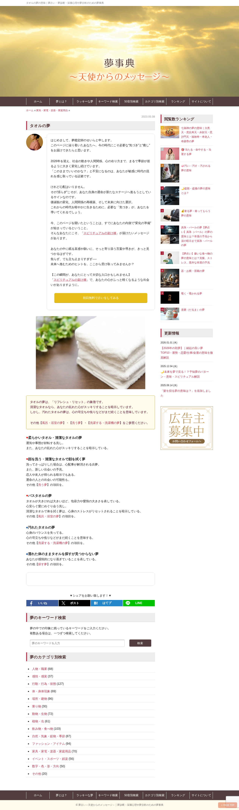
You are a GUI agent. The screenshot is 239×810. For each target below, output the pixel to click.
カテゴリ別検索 (154, 101)
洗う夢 (76, 422)
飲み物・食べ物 (42, 728)
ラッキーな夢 (84, 101)
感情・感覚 (39, 676)
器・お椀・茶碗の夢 (193, 270)
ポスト (74, 603)
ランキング (178, 101)
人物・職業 (39, 668)
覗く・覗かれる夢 (191, 293)
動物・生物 (39, 713)
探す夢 (42, 564)
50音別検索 (131, 101)
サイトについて (201, 101)
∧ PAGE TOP (227, 805)
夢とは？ (61, 101)
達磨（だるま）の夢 (193, 309)
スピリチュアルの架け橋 (99, 233)
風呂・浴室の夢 (52, 422)
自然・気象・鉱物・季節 (48, 736)
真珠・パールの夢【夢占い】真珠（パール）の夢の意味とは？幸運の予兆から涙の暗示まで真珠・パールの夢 (196, 236)
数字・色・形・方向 (45, 766)
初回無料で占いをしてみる (101, 297)
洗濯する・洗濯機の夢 (105, 422)
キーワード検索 (108, 101)
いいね (42, 603)
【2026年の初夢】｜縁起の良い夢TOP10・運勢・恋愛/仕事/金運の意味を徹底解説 (187, 352)
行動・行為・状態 (44, 683)
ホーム (38, 101)
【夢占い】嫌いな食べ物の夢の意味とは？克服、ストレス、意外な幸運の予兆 (196, 258)
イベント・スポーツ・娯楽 (50, 758)
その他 (36, 773)
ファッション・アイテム (48, 743)
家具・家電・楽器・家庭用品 (52, 110)
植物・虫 (38, 721)
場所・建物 (39, 698)
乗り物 (36, 706)
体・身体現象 (41, 691)
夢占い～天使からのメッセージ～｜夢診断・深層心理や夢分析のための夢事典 (120, 804)
